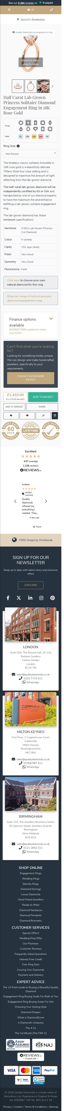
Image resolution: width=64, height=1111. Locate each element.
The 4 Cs (31, 1028)
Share (42, 406)
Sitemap (53, 1107)
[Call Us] (51, 10)
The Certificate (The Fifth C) (31, 1033)
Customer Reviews (31, 948)
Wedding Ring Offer (30, 938)
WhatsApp (32, 682)
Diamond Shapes (31, 1012)
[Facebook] (8, 598)
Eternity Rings (31, 884)
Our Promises (30, 943)
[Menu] (9, 10)
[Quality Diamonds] (31, 19)
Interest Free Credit (31, 959)
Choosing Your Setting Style (31, 1007)
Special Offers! (30, 933)
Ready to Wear (30, 905)
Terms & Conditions (36, 1107)
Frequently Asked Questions (31, 954)
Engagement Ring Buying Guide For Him (31, 1001)
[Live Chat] (11, 415)
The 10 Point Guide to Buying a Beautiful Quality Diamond (30, 989)
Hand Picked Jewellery (30, 899)
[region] (30, 501)
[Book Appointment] (55, 415)
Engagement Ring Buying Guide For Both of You (30, 996)
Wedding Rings (30, 878)
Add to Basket (43, 397)
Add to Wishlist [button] (14, 406)
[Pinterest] (52, 598)
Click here (13, 280)
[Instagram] (41, 598)
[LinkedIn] (30, 598)
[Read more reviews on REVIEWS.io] (30, 470)
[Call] (43, 415)
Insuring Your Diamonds (30, 970)
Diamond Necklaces (30, 910)
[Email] (27, 415)
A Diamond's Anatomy (31, 1022)
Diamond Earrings (31, 889)
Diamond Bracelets (31, 920)
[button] (18, 146)
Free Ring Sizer (30, 964)
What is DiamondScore (30, 1017)
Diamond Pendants (31, 915)
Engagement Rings (30, 873)
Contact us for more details (30, 378)
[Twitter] (19, 598)
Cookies (18, 1107)
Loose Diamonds (30, 894)
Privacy (7, 1107)
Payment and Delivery (30, 975)
